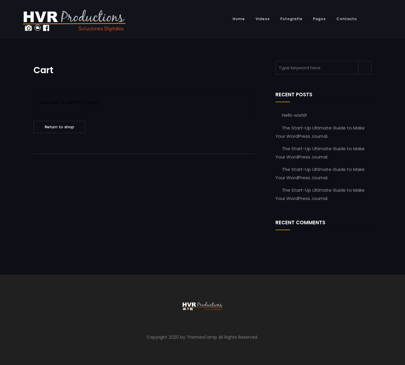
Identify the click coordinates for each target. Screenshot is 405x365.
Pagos (319, 18)
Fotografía (291, 18)
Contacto (347, 18)
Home (239, 18)
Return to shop (59, 126)
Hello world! (294, 115)
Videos (263, 18)
